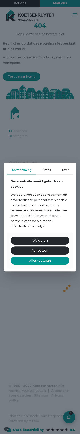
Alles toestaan (40, 260)
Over (65, 170)
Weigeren (40, 241)
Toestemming (21, 170)
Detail (47, 170)
